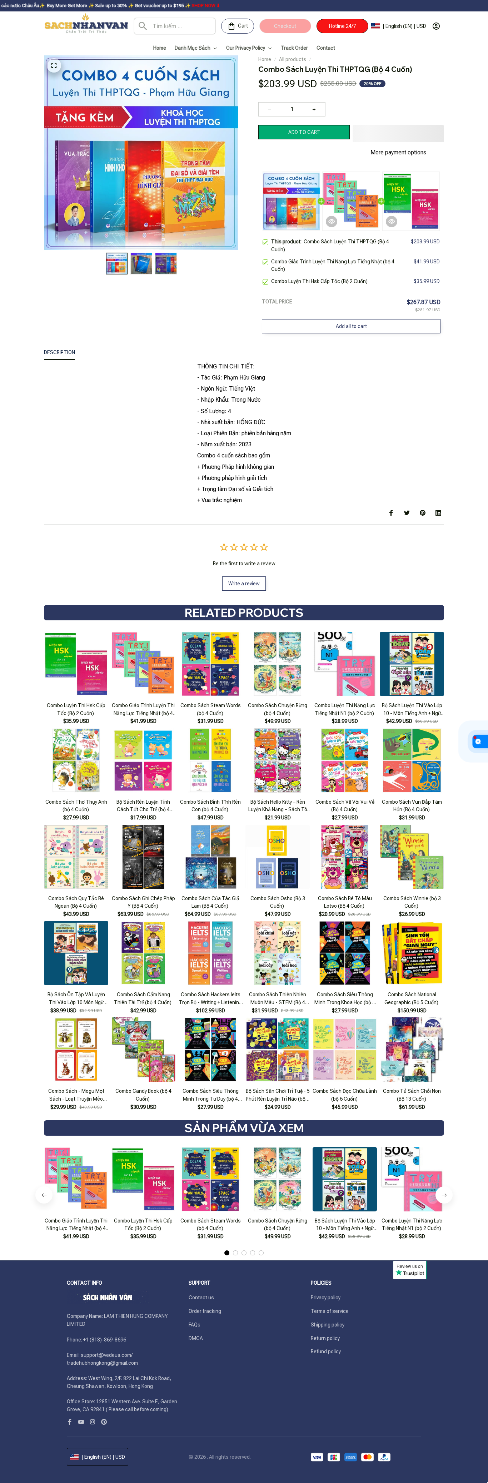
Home (264, 59)
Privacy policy (325, 1297)
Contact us (201, 1297)
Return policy (325, 1338)
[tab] (227, 1235)
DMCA (196, 1338)
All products (292, 59)
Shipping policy (327, 1324)
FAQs (194, 1324)
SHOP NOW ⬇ (140, 5)
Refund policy (326, 1351)
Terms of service (330, 1311)
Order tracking (205, 1311)
